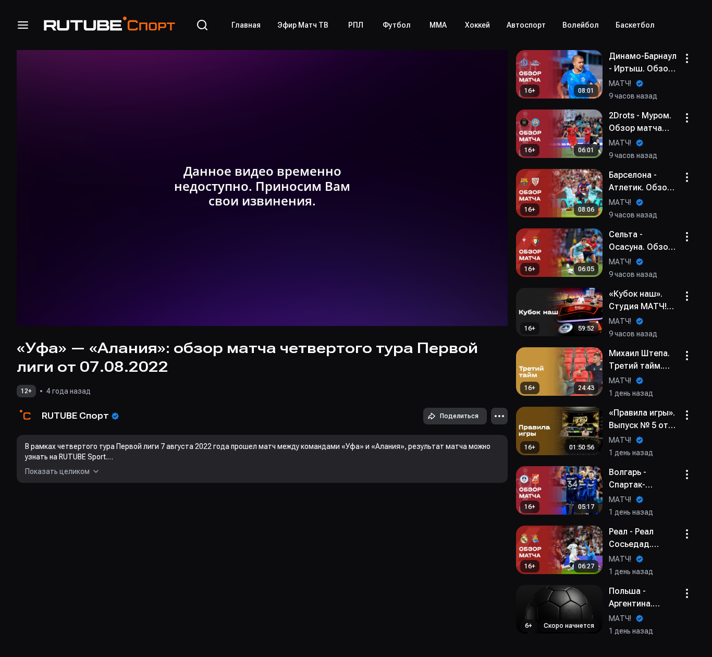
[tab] (246, 25)
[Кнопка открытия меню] (23, 25)
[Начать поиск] (202, 25)
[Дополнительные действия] (499, 416)
